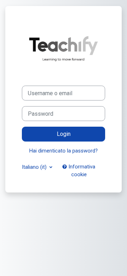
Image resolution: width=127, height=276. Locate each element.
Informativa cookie (81, 170)
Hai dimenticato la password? (63, 151)
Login (64, 134)
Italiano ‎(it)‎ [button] (35, 167)
